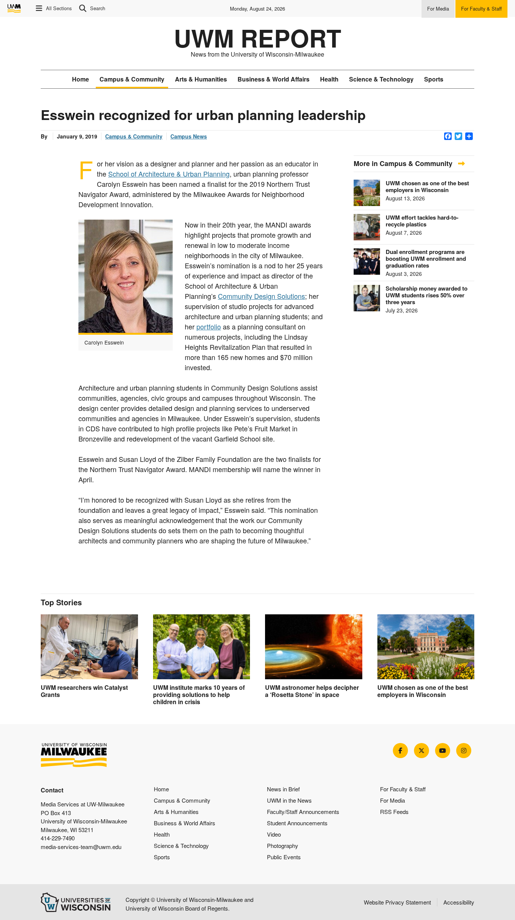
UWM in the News (289, 800)
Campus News (188, 136)
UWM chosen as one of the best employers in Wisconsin (427, 186)
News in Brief (283, 789)
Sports (433, 79)
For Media (392, 800)
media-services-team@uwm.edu (81, 847)
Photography (282, 845)
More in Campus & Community (404, 163)
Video (274, 834)
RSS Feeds (394, 811)
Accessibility (458, 902)
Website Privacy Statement (397, 902)
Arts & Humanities (201, 79)
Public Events (284, 857)
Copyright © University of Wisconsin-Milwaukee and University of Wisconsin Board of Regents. (189, 903)
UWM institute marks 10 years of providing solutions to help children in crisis (199, 694)
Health (329, 79)
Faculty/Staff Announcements (303, 811)
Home (80, 79)
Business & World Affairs (274, 79)
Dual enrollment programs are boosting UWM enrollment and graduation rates (426, 258)
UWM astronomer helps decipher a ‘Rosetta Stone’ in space (312, 691)
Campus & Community (132, 79)
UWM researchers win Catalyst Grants (84, 691)
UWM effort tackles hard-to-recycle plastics (422, 220)
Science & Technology (381, 79)
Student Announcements (297, 823)
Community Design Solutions (261, 296)
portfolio (208, 326)
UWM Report (257, 37)
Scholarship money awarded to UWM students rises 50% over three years (426, 295)
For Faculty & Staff (403, 789)
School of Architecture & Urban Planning (169, 173)
